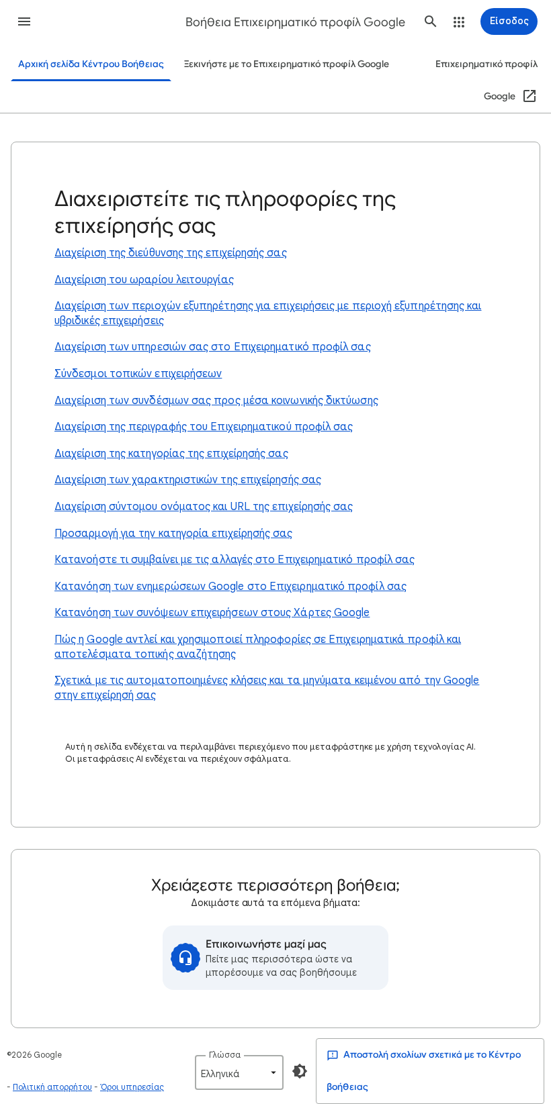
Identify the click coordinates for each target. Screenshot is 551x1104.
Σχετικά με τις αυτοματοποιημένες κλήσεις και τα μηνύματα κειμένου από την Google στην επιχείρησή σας (266, 688)
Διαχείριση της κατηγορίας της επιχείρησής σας (171, 453)
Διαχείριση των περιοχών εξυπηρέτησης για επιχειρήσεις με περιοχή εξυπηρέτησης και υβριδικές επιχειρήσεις (267, 313)
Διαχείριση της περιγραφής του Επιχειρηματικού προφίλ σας (203, 427)
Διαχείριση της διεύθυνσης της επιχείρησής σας (170, 253)
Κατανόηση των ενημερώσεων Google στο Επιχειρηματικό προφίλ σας (230, 586)
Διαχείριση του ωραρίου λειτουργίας (144, 280)
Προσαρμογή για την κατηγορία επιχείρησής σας (173, 533)
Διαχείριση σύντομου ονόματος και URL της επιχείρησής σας (203, 506)
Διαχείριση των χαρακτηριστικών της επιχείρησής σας (187, 480)
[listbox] (239, 1072)
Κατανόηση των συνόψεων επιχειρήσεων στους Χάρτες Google (212, 612)
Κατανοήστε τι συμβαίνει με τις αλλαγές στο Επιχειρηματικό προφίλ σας (234, 559)
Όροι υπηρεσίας (132, 1087)
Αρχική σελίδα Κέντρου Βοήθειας (91, 64)
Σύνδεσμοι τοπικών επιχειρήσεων (138, 374)
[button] (24, 21)
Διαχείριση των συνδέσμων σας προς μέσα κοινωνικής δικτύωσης (216, 400)
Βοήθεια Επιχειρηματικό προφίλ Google (295, 22)
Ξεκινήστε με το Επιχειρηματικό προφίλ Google (286, 64)
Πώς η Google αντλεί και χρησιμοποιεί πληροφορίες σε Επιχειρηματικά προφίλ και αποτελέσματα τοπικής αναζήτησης (257, 647)
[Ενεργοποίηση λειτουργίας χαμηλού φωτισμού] (300, 1071)
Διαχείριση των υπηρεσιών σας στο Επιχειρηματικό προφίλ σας (212, 347)
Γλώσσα (225, 1055)
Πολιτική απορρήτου (52, 1087)
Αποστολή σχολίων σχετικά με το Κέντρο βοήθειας (424, 1071)
